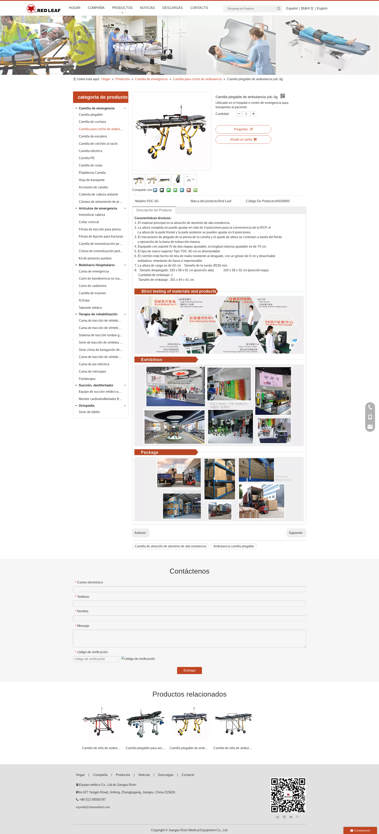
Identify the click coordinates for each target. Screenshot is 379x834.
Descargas (165, 775)
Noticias (144, 775)
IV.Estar (84, 300)
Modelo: (140, 201)
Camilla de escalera (93, 136)
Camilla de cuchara (92, 121)
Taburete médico (90, 307)
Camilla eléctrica (90, 151)
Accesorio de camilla (93, 187)
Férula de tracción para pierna (100, 229)
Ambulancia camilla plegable (233, 546)
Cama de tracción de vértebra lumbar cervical (103, 320)
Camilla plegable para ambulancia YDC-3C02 (146, 748)
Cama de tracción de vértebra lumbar (103, 328)
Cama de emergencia (94, 271)
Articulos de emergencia (98, 208)
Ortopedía (86, 406)
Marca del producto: (204, 201)
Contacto (188, 775)
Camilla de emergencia (96, 108)
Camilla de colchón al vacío (98, 143)
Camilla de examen (92, 293)
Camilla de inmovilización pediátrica (103, 243)
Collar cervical (89, 222)
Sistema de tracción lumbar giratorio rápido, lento (103, 335)
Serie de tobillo (89, 412)
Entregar (190, 670)
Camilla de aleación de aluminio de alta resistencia (170, 546)
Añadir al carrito (241, 139)
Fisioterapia (87, 378)
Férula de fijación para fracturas (101, 236)
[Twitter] (297, 816)
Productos (123, 775)
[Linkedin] (284, 816)
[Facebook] (277, 816)
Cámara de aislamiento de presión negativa (103, 201)
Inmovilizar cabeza (92, 214)
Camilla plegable (91, 114)
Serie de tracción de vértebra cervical (103, 342)
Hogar (80, 775)
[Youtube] (291, 816)
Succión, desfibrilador (96, 385)
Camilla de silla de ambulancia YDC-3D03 (233, 748)
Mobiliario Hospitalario (97, 265)
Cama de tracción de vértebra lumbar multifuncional (103, 357)
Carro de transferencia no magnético (103, 278)
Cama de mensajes (92, 371)
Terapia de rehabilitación (98, 314)
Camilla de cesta (90, 165)
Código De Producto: (260, 201)
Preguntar (241, 129)
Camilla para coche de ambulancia (103, 129)
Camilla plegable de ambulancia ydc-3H (189, 748)
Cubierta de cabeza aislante (98, 194)
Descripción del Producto (154, 210)
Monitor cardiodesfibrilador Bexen (102, 399)
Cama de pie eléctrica (94, 364)
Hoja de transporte (92, 180)
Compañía (100, 775)
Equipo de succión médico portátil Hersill (103, 391)
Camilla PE (87, 158)
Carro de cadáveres (92, 285)
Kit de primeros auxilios (95, 258)
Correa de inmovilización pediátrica (103, 251)
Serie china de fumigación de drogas (103, 349)
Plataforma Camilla (92, 172)
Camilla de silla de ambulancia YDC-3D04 (102, 748)
